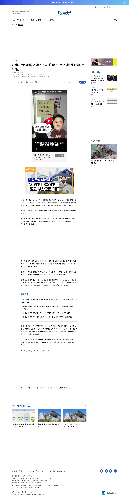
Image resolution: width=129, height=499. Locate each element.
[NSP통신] (64, 13)
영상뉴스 (14, 24)
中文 (110, 7)
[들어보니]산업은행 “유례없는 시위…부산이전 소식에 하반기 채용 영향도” (47, 317)
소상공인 (39, 20)
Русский (115, 7)
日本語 (106, 7)
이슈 (45, 20)
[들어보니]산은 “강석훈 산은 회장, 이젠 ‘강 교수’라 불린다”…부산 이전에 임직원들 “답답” (49, 307)
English (101, 7)
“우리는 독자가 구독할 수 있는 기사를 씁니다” (64, 2)
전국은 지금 (20, 20)
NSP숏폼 (20, 24)
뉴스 (13, 20)
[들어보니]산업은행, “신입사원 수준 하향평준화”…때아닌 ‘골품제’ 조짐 (46, 313)
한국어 (96, 7)
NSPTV (51, 20)
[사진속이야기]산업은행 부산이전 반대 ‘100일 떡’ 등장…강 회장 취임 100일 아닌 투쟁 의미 (49, 300)
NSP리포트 (30, 20)
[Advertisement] (64, 42)
